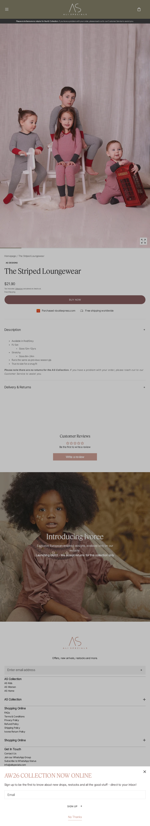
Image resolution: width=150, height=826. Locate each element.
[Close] (75, 413)
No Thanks (75, 817)
